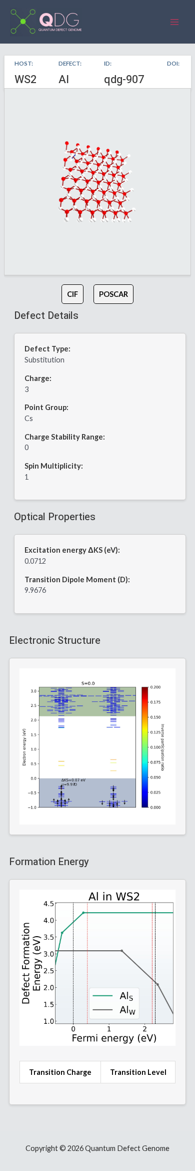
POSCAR (113, 294)
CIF (72, 294)
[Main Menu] (174, 22)
